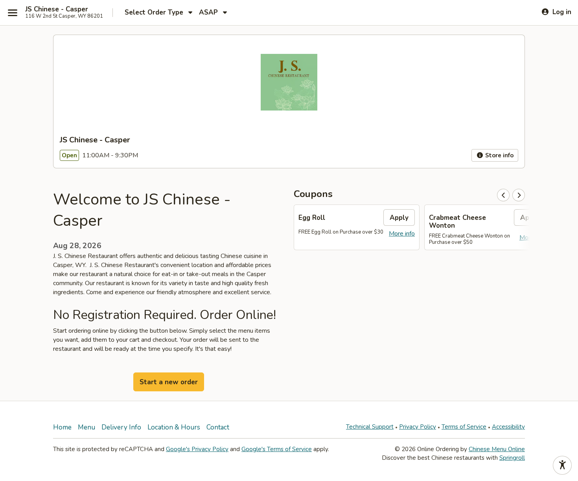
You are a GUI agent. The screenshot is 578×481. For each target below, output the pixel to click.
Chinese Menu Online (497, 449)
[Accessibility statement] (562, 465)
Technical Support (370, 427)
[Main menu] (12, 12)
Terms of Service (464, 427)
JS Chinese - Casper (56, 9)
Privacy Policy (417, 427)
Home (62, 427)
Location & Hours (173, 427)
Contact (217, 427)
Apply (399, 217)
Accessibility (508, 427)
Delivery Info (121, 427)
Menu (86, 427)
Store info (499, 155)
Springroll (512, 458)
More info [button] (402, 233)
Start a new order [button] (169, 382)
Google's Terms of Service (276, 449)
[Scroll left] (503, 195)
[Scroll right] (518, 195)
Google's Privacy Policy (197, 449)
